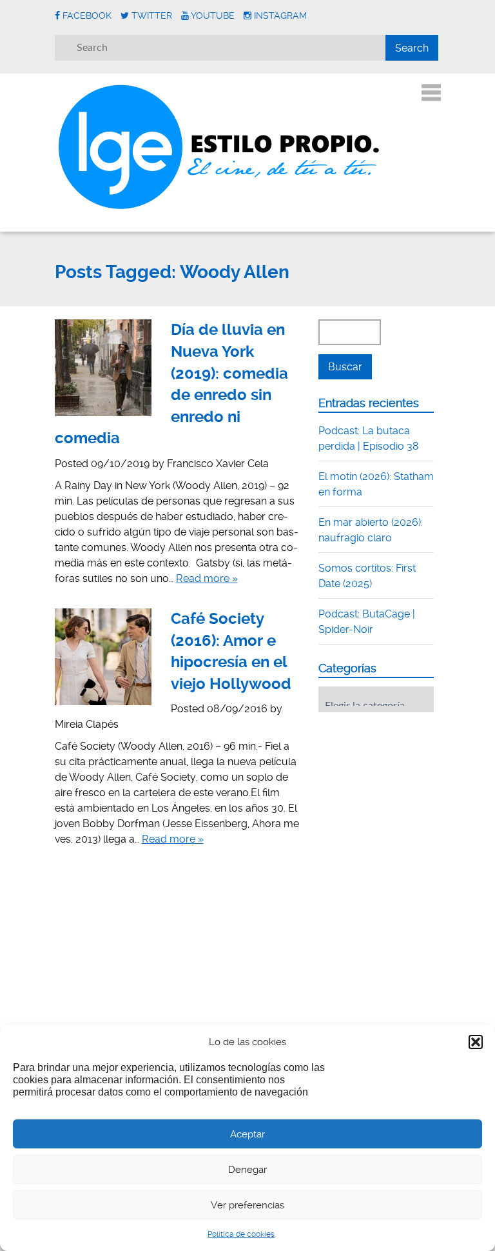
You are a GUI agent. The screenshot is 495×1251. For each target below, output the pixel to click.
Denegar (247, 1170)
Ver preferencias (247, 1205)
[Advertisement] (406, 802)
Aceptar (247, 1134)
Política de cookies (241, 1234)
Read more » (207, 578)
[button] (475, 1042)
